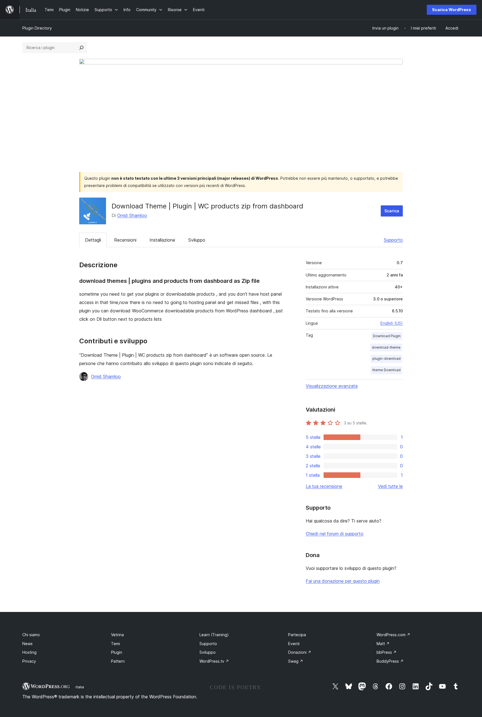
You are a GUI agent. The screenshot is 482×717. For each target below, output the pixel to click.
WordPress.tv (214, 661)
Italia (80, 687)
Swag (295, 661)
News (27, 643)
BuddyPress (390, 661)
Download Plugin (387, 336)
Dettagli (93, 240)
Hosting (29, 652)
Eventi (294, 643)
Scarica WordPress (451, 9)
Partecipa (297, 634)
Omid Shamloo (132, 215)
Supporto (393, 240)
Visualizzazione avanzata (332, 386)
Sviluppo (196, 240)
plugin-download (386, 358)
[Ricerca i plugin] (81, 47)
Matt (383, 643)
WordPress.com (393, 634)
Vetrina (117, 634)
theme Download (386, 370)
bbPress (387, 652)
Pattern (118, 661)
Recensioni (125, 240)
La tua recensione (324, 486)
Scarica (391, 210)
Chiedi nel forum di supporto (334, 533)
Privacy (29, 661)
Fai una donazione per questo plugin (343, 581)
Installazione (162, 240)
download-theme (386, 347)
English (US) (391, 323)
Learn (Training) (214, 634)
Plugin (116, 652)
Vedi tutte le (390, 486)
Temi (115, 643)
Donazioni (299, 652)
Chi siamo (31, 634)
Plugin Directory (37, 28)
